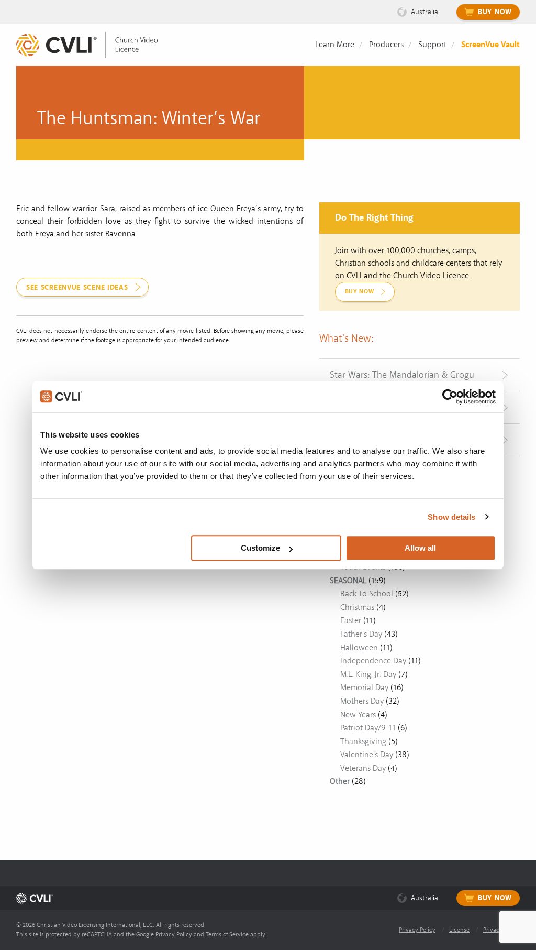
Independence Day (373, 661)
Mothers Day (362, 701)
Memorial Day (364, 687)
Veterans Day (363, 768)
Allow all (420, 547)
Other (340, 781)
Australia (424, 11)
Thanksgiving (363, 741)
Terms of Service (227, 934)
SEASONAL (348, 580)
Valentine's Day (366, 754)
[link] (94, 45)
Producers (386, 44)
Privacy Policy (173, 934)
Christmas (357, 607)
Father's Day (361, 634)
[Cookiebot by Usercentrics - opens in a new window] (450, 397)
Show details (451, 516)
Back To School (366, 593)
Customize (260, 547)
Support (432, 44)
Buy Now (495, 12)
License (459, 930)
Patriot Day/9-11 (368, 728)
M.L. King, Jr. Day (368, 674)
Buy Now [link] (359, 292)
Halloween (359, 647)
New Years (358, 714)
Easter (350, 620)
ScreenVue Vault (490, 44)
